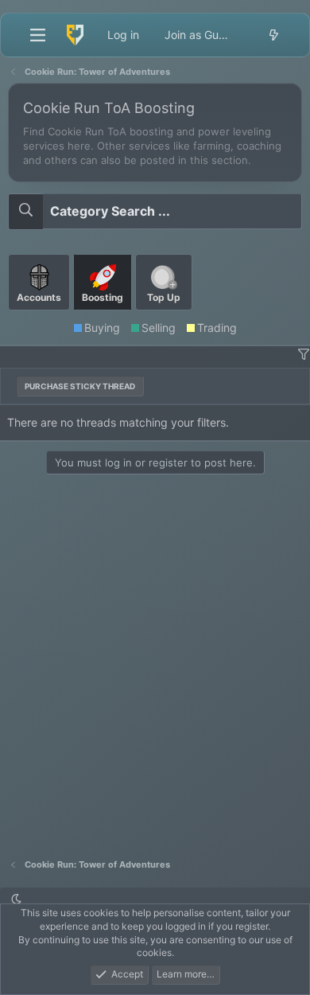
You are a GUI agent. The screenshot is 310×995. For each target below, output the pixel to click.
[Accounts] (40, 316)
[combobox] (155, 210)
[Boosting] (104, 316)
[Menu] (37, 35)
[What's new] (273, 35)
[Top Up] (163, 316)
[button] (303, 354)
